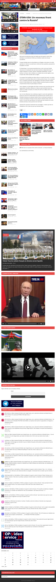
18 (16, 179)
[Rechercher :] (28, 576)
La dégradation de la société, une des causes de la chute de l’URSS (12, 81)
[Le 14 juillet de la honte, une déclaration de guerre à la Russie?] (4, 122)
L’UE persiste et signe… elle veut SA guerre (13, 199)
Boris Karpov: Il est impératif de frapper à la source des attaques (13, 97)
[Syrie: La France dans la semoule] (49, 126)
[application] (9, 17)
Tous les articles (5, 9)
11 (16, 194)
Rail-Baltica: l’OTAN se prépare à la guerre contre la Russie (13, 63)
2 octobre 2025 (11, 179)
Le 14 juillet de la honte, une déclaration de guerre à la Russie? (13, 122)
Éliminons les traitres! (13, 89)
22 (12, 562)
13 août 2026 (11, 90)
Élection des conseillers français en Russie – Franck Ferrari (13, 131)
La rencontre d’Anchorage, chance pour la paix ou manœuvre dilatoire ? (12, 207)
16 (20, 560)
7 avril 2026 (11, 140)
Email (12, 391)
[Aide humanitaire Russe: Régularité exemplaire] (37, 126)
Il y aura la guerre (12, 214)
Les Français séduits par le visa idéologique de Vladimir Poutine (13, 168)
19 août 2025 (11, 201)
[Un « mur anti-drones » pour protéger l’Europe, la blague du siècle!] (4, 177)
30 (15, 216)
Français (33, 9)
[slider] (9, 20)
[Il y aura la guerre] (4, 216)
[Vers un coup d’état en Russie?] (4, 139)
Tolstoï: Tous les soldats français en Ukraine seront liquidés (23, 261)
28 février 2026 (11, 148)
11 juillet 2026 (11, 116)
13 (16, 148)
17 (15, 65)
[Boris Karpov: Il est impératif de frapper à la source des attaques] (4, 97)
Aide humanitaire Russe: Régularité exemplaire (36, 132)
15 (15, 133)
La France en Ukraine (16, 9)
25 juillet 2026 (11, 99)
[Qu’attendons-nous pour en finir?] (4, 115)
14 (16, 155)
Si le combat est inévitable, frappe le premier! (12, 192)
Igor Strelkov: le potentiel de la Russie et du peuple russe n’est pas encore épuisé (12, 72)
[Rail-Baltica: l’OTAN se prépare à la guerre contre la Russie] (4, 64)
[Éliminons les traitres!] (4, 91)
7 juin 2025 (11, 224)
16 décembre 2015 (25, 24)
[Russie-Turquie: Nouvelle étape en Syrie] (25, 129)
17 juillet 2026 (11, 110)
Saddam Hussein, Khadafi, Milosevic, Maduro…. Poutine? (12, 161)
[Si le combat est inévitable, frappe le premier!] (4, 192)
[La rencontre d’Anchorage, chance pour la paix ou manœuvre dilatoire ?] (4, 207)
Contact (25, 9)
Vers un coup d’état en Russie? (13, 138)
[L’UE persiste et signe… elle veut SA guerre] (4, 200)
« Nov (2, 566)
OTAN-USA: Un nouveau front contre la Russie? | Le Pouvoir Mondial (36, 147)
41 (15, 140)
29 (16, 116)
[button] (9, 17)
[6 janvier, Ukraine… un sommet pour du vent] (4, 154)
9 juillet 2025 (11, 216)
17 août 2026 (11, 85)
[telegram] (55, 1)
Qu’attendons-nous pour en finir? (12, 114)
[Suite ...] (7, 268)
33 (16, 110)
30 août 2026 (11, 58)
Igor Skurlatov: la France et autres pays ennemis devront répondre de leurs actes (12, 106)
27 (16, 163)
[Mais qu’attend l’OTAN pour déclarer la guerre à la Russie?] (4, 185)
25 (15, 126)
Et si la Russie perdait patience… (12, 222)
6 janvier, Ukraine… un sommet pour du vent (13, 153)
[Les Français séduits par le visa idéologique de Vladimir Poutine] (4, 169)
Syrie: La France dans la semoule (48, 130)
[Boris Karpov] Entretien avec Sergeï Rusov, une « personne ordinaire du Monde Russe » (13, 54)
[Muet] (14, 20)
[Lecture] (3, 20)
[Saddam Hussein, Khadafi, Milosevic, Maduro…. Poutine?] (4, 161)
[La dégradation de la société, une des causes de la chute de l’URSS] (4, 82)
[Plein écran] (16, 20)
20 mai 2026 (11, 133)
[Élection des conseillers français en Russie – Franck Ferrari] (4, 131)
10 (28, 557)
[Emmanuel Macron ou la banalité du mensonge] (4, 146)
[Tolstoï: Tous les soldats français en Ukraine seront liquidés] (28, 245)
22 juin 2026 (11, 126)
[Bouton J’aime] (21, 110)
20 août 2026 (11, 76)
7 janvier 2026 (11, 155)
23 (20, 562)
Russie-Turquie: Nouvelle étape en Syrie (24, 139)
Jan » (6, 566)
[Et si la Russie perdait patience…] (4, 223)
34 (16, 99)
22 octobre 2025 (12, 171)
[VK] (52, 1)
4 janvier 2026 (11, 163)
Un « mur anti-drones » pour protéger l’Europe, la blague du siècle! (13, 176)
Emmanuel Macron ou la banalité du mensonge (13, 146)
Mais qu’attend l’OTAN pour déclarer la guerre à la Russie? (13, 184)
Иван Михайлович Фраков (36, 24)
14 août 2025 (11, 210)
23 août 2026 (11, 65)
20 (15, 201)
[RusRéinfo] (28, 7)
